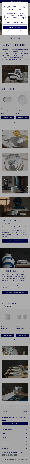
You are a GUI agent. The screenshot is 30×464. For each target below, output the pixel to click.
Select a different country (15, 30)
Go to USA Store (15, 27)
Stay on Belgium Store (15, 22)
